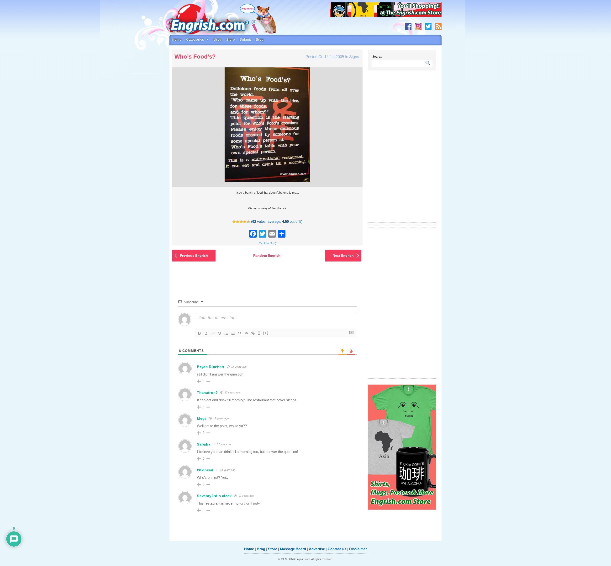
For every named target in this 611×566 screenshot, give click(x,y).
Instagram (418, 26)
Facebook (408, 26)
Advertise (317, 549)
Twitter (428, 26)
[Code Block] (246, 333)
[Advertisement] (402, 149)
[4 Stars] (245, 221)
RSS (438, 26)
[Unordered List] (233, 333)
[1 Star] (234, 221)
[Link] (253, 333)
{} (259, 333)
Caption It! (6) (267, 243)
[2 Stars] (237, 221)
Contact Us (337, 549)
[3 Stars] (241, 221)
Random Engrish (266, 255)
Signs (354, 57)
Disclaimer (358, 549)
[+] (266, 333)
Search (377, 56)
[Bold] (199, 333)
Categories (195, 39)
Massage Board (293, 549)
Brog (217, 39)
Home (176, 39)
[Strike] (219, 333)
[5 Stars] (248, 221)
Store (230, 39)
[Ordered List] (226, 333)
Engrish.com (218, 21)
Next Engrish (343, 255)
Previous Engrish (194, 255)
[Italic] (206, 333)
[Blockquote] (239, 333)
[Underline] (213, 333)
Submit (245, 39)
